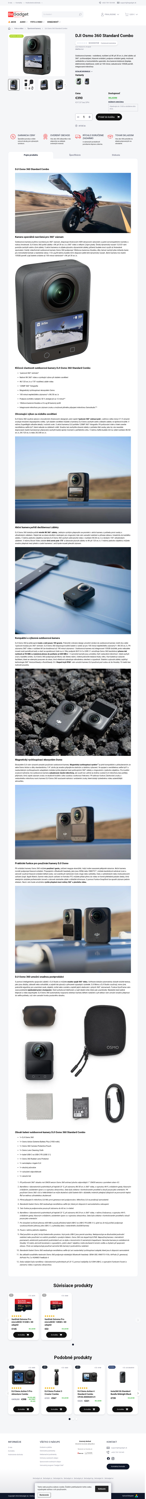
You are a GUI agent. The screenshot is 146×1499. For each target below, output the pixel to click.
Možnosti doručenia (116, 102)
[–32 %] (90, 1377)
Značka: (79, 49)
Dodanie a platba (46, 1447)
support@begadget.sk (119, 1448)
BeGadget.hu (58, 1478)
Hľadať (80, 14)
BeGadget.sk (37, 1478)
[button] (73, 1344)
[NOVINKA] (123, 1377)
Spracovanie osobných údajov (50, 1462)
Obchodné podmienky (47, 1451)
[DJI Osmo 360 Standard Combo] (78, 81)
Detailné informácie (82, 71)
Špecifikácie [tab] (75, 155)
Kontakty (19, 3)
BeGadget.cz (47, 1478)
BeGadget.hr (98, 1478)
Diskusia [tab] (116, 155)
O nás (10, 3)
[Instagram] (113, 1458)
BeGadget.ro (68, 1478)
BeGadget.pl (78, 1478)
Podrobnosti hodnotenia (108, 43)
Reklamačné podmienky (48, 1454)
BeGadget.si (109, 1478)
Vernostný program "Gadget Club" (52, 1465)
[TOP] (23, 1305)
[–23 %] (57, 1377)
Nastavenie (44, 1495)
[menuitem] (13, 22)
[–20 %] (23, 1377)
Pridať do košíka (106, 117)
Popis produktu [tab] (31, 155)
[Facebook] (108, 1458)
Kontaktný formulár (118, 1466)
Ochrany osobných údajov (49, 1458)
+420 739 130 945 (117, 1452)
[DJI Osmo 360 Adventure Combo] (86, 81)
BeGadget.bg (88, 1478)
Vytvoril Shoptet (128, 1496)
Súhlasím (102, 1489)
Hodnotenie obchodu (33, 3)
